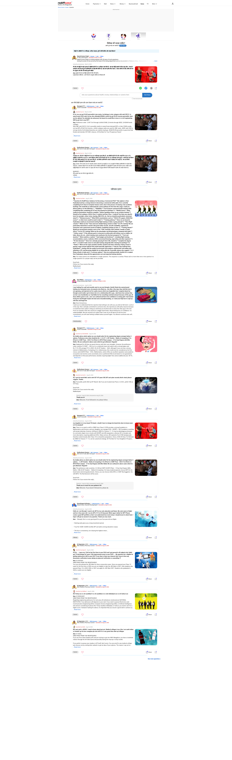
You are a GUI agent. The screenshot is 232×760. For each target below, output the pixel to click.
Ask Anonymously (137, 98)
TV (148, 4)
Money (122, 4)
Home (87, 4)
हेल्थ (93, 39)
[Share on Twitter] (151, 88)
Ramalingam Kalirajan (83, 503)
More (153, 4)
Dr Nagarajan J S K (82, 544)
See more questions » (154, 659)
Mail (105, 4)
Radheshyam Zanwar (83, 147)
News (112, 4)
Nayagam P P (81, 106)
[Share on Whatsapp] (140, 88)
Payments (96, 4)
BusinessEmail (133, 4)
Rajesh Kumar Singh (83, 56)
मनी (108, 39)
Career (66, 7)
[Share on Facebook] (146, 88)
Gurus (142, 4)
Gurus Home (61, 7)
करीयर (138, 39)
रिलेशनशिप (123, 39)
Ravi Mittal (80, 279)
